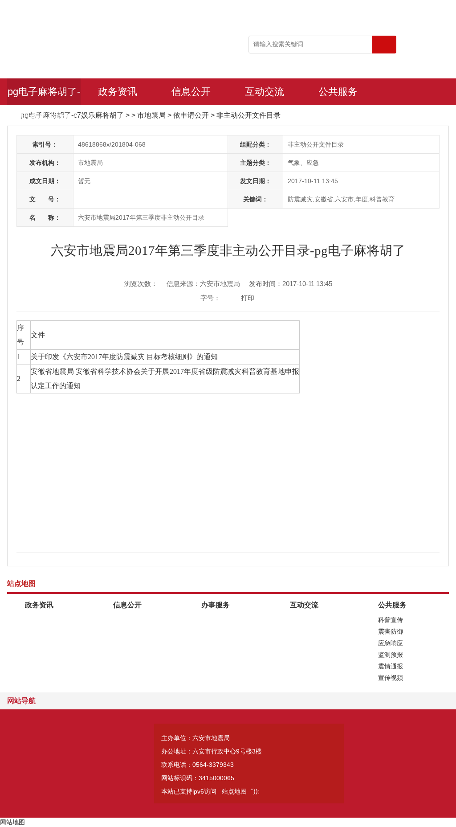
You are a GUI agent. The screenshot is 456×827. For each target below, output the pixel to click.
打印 (247, 298)
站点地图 (234, 791)
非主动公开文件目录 (248, 115)
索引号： (45, 144)
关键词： (255, 199)
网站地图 (12, 822)
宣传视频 (390, 677)
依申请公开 (191, 115)
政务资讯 (117, 91)
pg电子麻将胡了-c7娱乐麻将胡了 (44, 95)
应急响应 (390, 643)
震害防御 (390, 631)
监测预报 (390, 654)
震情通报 (390, 666)
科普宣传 (390, 619)
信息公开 (191, 91)
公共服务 (338, 91)
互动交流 (264, 91)
